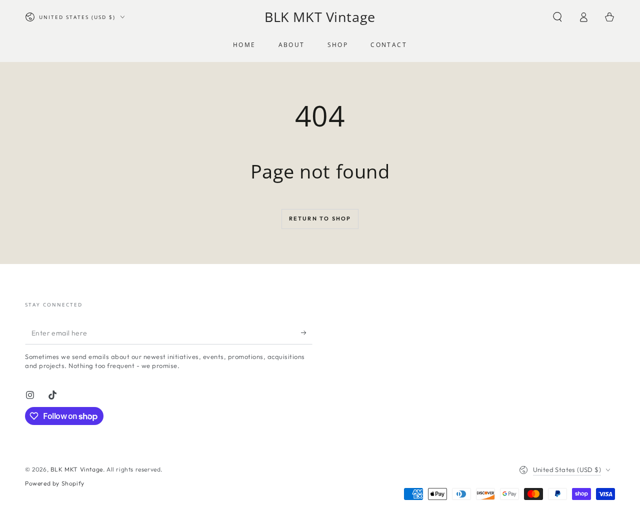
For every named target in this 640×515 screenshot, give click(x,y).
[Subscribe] (306, 333)
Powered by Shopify (54, 483)
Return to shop (320, 218)
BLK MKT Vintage (76, 469)
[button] (557, 17)
